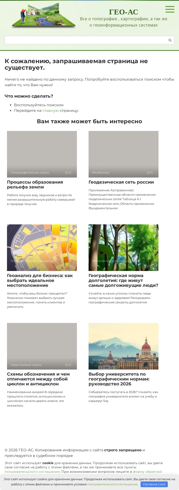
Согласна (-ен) (154, 484)
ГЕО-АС (123, 11)
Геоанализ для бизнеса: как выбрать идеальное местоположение (40, 280)
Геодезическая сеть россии (121, 182)
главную (50, 110)
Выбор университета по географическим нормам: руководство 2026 (119, 379)
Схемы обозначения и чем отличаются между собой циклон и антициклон (38, 379)
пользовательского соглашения (32, 471)
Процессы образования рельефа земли (35, 184)
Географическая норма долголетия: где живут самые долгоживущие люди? (123, 280)
